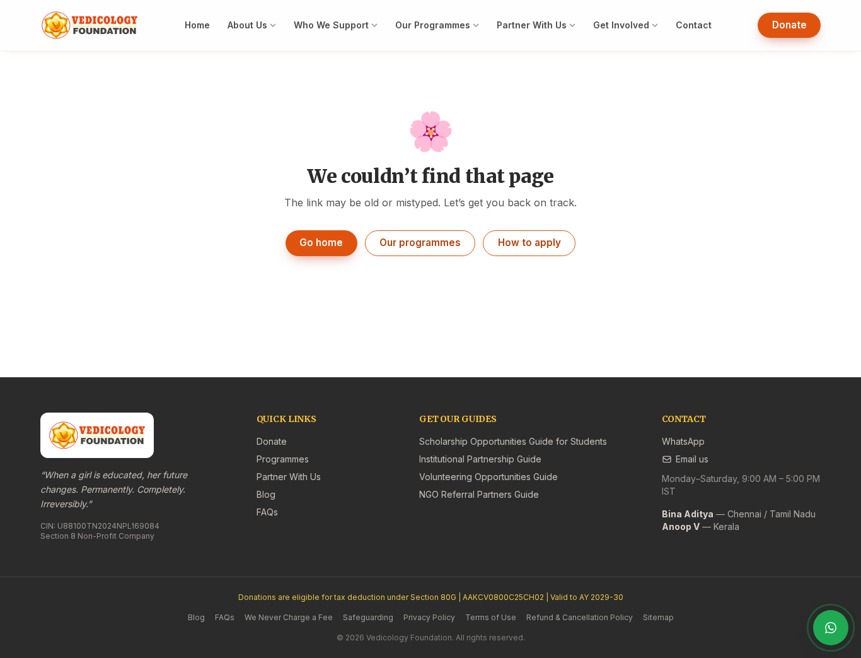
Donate (789, 25)
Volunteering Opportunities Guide (488, 476)
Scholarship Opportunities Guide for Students (513, 441)
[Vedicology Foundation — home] (89, 25)
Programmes (283, 459)
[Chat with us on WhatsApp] (830, 627)
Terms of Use (490, 617)
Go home (321, 243)
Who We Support (331, 25)
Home (197, 25)
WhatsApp (683, 441)
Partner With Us (532, 25)
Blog (266, 494)
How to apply (529, 243)
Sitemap (658, 617)
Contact (694, 25)
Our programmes (420, 243)
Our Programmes (432, 25)
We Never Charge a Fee (289, 617)
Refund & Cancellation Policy (579, 617)
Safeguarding (368, 617)
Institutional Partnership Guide (480, 459)
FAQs (267, 512)
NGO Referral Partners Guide (479, 494)
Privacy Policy (429, 617)
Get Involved (621, 25)
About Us (247, 25)
